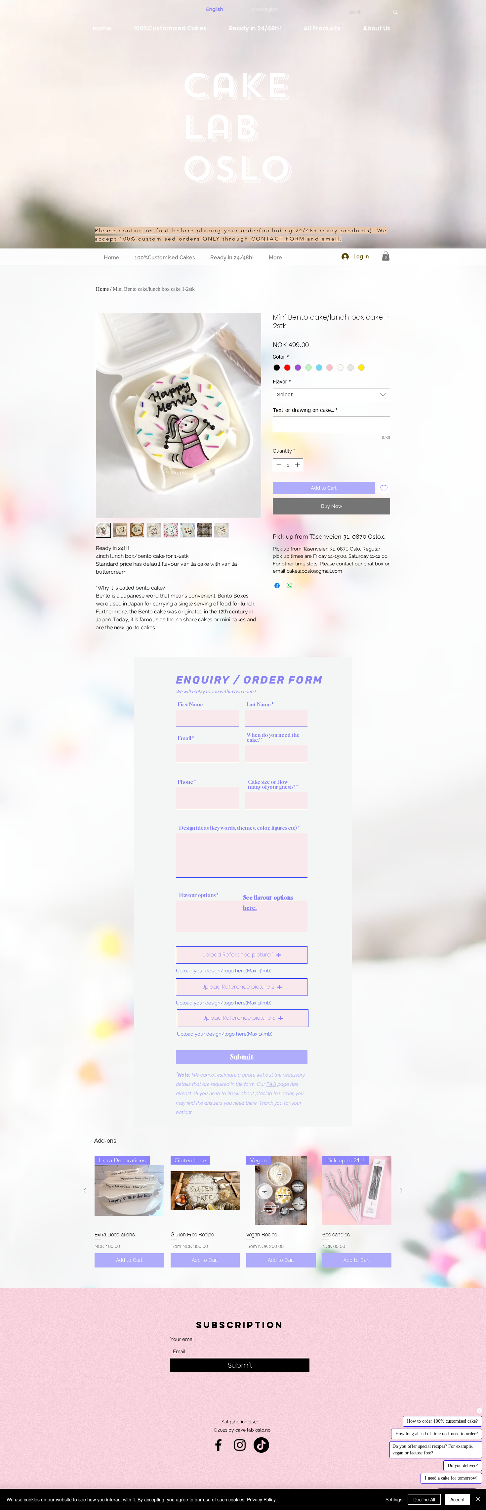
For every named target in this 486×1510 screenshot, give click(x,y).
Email (184, 738)
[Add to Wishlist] (384, 488)
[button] (386, 256)
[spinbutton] (288, 465)
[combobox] (331, 394)
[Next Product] (401, 1190)
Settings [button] (393, 1499)
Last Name (259, 704)
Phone (185, 781)
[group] (243, 1212)
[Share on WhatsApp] (290, 586)
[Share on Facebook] (277, 586)
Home (102, 289)
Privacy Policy (261, 1499)
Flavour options (197, 895)
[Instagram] (240, 1445)
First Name (190, 704)
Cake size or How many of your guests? (271, 784)
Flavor (282, 381)
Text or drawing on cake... (305, 410)
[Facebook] (218, 1445)
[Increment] (298, 465)
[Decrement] (278, 465)
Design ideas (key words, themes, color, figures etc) (238, 827)
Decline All (424, 1499)
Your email (182, 1339)
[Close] (478, 1499)
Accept (457, 1499)
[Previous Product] (85, 1190)
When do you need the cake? (273, 737)
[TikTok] (261, 1445)
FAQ (271, 1084)
